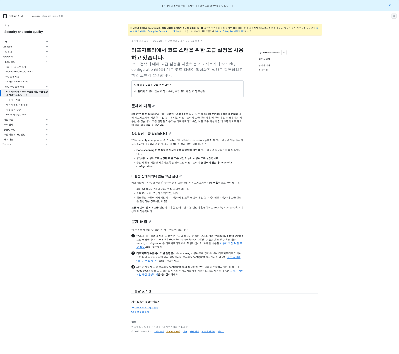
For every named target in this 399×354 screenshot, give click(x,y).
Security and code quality (23, 32)
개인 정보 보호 (173, 331)
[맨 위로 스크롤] (392, 347)
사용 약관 (159, 331)
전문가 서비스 (208, 331)
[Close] (390, 5)
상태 (185, 331)
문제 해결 (139, 221)
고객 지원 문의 (142, 312)
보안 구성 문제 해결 (190, 41)
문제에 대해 (141, 105)
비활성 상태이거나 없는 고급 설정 (154, 176)
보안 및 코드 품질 (140, 41)
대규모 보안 (171, 41)
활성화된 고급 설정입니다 (149, 134)
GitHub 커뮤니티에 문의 (146, 307)
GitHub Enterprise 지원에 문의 (230, 31)
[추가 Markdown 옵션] (284, 52)
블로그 (221, 331)
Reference (157, 41)
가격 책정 (194, 331)
